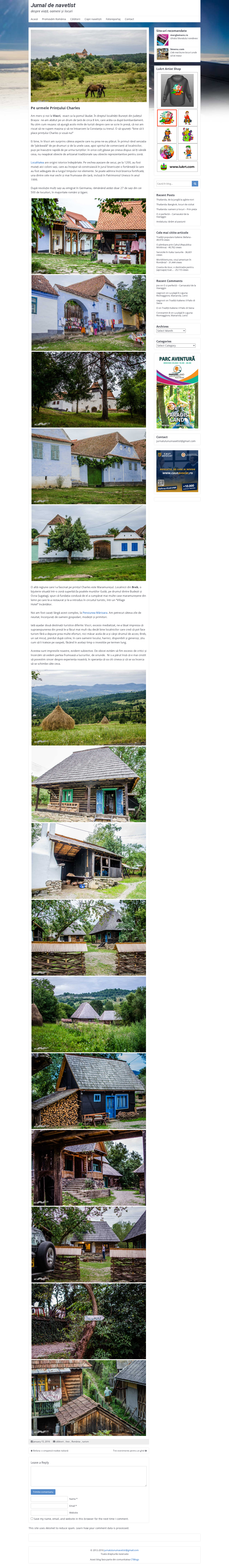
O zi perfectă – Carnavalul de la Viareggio (172, 215)
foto (68, 1441)
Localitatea (37, 162)
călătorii (60, 1441)
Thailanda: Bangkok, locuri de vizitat (175, 204)
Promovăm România (54, 19)
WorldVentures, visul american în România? (173, 261)
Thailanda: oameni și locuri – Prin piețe (176, 209)
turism (85, 1441)
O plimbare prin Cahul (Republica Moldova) (173, 246)
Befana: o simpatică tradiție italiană (50, 1450)
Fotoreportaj (113, 19)
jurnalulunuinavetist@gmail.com (121, 1550)
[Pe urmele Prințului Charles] (89, 66)
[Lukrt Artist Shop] (177, 122)
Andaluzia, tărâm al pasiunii (170, 221)
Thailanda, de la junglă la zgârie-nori (175, 199)
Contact (129, 19)
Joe (158, 285)
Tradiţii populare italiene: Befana (173, 237)
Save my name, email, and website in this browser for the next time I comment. (81, 1518)
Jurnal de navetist (53, 5)
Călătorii (75, 19)
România (76, 1441)
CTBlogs (135, 1559)
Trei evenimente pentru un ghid (129, 1450)
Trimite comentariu (43, 1491)
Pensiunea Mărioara (95, 612)
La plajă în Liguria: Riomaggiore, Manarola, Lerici (172, 294)
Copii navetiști (93, 19)
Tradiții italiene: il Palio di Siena (175, 302)
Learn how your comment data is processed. (102, 1528)
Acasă (34, 19)
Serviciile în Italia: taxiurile (169, 252)
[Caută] (195, 184)
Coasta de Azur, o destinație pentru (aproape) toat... (175, 268)
